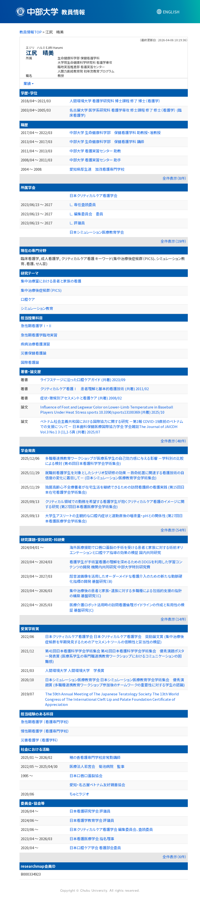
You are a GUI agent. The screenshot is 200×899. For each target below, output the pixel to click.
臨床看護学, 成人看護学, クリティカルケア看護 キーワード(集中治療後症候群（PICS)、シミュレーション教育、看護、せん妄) (103, 261)
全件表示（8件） (174, 178)
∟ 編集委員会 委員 (86, 213)
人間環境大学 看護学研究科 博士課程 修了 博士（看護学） (115, 100)
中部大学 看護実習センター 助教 (95, 150)
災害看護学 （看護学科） (39, 739)
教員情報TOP (31, 31)
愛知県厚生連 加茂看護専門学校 (97, 169)
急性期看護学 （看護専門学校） (45, 721)
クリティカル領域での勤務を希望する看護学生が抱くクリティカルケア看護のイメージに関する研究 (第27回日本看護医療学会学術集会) (114, 504)
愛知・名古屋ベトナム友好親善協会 (97, 784)
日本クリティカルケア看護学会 (93, 195)
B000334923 (31, 874)
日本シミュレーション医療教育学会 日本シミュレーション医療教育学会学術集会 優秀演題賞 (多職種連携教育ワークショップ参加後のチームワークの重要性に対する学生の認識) (115, 682)
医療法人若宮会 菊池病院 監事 (97, 766)
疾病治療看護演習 (35, 343)
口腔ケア (28, 299)
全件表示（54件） (173, 530)
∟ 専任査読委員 (83, 204)
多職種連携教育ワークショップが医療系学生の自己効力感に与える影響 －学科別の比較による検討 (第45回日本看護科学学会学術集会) (114, 461)
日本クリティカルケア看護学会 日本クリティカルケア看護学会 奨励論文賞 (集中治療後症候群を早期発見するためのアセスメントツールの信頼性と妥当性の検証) (114, 639)
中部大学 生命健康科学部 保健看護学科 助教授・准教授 (115, 132)
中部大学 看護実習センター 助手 (95, 159)
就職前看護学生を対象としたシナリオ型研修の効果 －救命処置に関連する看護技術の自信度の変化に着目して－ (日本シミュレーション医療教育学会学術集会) (114, 475)
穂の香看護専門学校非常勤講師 (95, 757)
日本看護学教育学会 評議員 (92, 820)
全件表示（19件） (173, 241)
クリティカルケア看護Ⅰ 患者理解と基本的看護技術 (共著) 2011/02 (94, 388)
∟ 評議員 (77, 222)
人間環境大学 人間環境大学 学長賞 (74, 670)
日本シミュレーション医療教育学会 (97, 232)
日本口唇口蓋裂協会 (86, 775)
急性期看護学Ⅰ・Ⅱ (36, 325)
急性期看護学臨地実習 (39, 334)
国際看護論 (30, 362)
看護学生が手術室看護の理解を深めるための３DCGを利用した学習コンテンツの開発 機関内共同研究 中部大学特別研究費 (126, 564)
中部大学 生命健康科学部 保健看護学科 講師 (107, 141)
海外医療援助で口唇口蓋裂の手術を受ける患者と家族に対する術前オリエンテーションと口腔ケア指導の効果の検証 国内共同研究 (126, 550)
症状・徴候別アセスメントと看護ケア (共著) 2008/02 (81, 397)
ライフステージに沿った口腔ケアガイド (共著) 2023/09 (82, 379)
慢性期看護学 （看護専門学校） (45, 730)
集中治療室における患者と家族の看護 (51, 280)
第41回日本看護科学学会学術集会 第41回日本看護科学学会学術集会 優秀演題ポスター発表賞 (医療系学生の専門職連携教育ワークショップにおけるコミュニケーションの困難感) (114, 656)
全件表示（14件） (173, 619)
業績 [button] (27, 83)
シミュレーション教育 (37, 308)
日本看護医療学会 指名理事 (92, 838)
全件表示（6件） (174, 856)
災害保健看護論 (33, 352)
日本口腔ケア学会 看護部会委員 (95, 847)
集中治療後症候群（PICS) (41, 290)
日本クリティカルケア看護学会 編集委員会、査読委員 (111, 829)
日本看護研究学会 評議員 (90, 811)
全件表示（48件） (173, 440)
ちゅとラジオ (79, 793)
